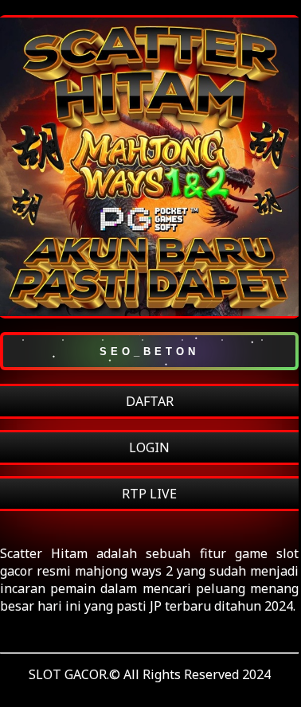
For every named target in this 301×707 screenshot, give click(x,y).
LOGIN (149, 447)
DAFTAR (150, 401)
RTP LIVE (149, 493)
